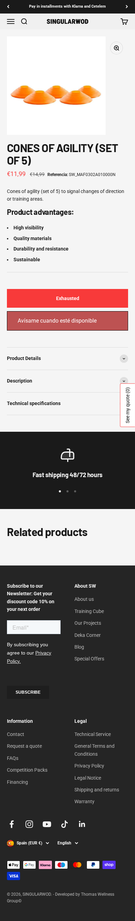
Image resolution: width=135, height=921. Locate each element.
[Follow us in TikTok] (64, 824)
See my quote (127, 405)
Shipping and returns (96, 789)
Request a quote (24, 746)
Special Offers (89, 658)
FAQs (12, 758)
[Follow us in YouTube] (47, 824)
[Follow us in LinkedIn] (82, 824)
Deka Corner (87, 635)
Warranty (84, 801)
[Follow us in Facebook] (11, 824)
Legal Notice (87, 778)
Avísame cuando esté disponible (57, 320)
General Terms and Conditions (94, 749)
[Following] (127, 6)
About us (84, 599)
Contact (15, 734)
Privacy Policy (89, 766)
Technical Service (92, 734)
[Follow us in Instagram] (29, 824)
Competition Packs (27, 770)
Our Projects (87, 623)
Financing (17, 782)
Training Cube (89, 611)
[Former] (8, 6)
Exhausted (67, 298)
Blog (79, 647)
